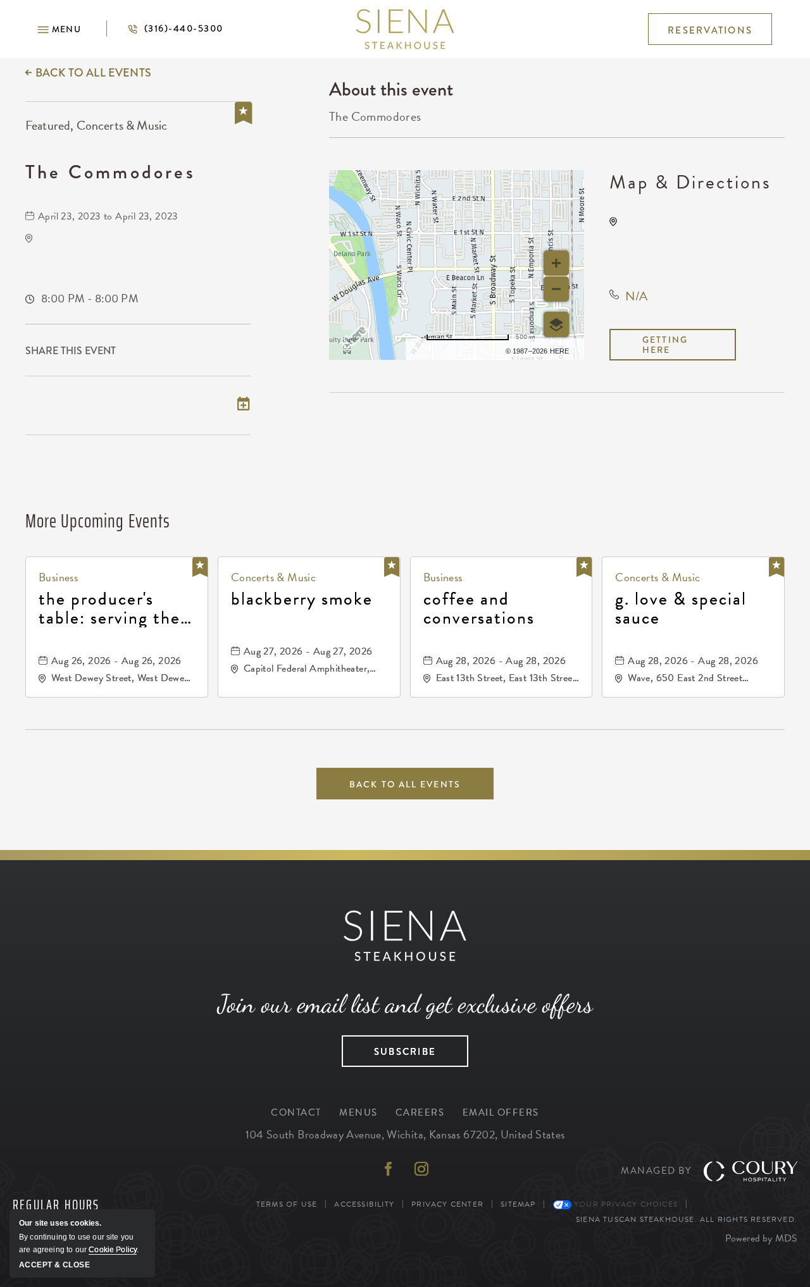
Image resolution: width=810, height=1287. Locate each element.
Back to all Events (93, 73)
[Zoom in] (556, 263)
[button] (59, 29)
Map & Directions (690, 182)
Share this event (70, 351)
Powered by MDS (761, 1238)
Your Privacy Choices (624, 1204)
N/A (636, 295)
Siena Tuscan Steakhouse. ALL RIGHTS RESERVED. (686, 1219)
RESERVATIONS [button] (710, 30)
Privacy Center (447, 1204)
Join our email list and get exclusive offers (405, 1003)
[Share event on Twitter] (215, 351)
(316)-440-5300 (164, 28)
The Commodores (110, 172)
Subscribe (389, 1047)
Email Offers (501, 1112)
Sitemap (518, 1204)
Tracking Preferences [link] (744, 1204)
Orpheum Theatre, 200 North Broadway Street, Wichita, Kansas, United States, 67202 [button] (704, 242)
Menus (358, 1112)
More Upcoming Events (97, 521)
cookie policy (113, 1249)
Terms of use (458, 349)
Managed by (656, 1171)
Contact (296, 1112)
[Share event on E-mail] (243, 351)
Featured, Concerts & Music (96, 125)
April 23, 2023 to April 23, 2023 (108, 216)
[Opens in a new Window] (389, 1170)
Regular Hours (56, 1205)
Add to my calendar (86, 405)
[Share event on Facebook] (188, 351)
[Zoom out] (556, 289)
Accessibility (364, 1204)
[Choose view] (556, 324)
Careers (420, 1112)
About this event (391, 89)
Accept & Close (54, 1264)
